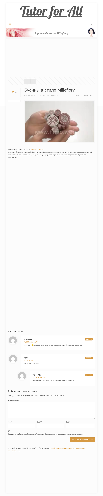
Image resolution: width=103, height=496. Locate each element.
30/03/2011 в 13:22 (30, 342)
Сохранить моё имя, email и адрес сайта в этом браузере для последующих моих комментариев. (45, 434)
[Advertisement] (51, 56)
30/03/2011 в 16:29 (39, 377)
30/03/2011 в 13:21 (30, 360)
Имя (10, 422)
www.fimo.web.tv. (37, 149)
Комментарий (14, 400)
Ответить (89, 339)
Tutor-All (41, 95)
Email (39, 422)
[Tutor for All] (51, 12)
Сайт (68, 422)
